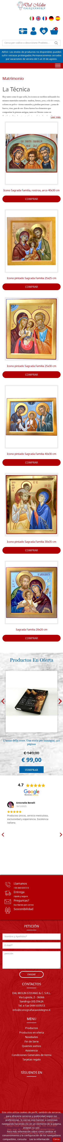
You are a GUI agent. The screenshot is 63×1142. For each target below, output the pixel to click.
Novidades (31, 1037)
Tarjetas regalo (31, 1060)
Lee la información (39, 1139)
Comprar (31, 199)
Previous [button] (3, 701)
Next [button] (60, 701)
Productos (31, 1028)
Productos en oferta (31, 1033)
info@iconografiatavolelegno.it (31, 1010)
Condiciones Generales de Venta (31, 1055)
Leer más (56, 117)
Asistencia (31, 1051)
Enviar (31, 975)
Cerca (56, 1139)
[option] (31, 721)
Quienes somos (31, 1046)
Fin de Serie (32, 1042)
